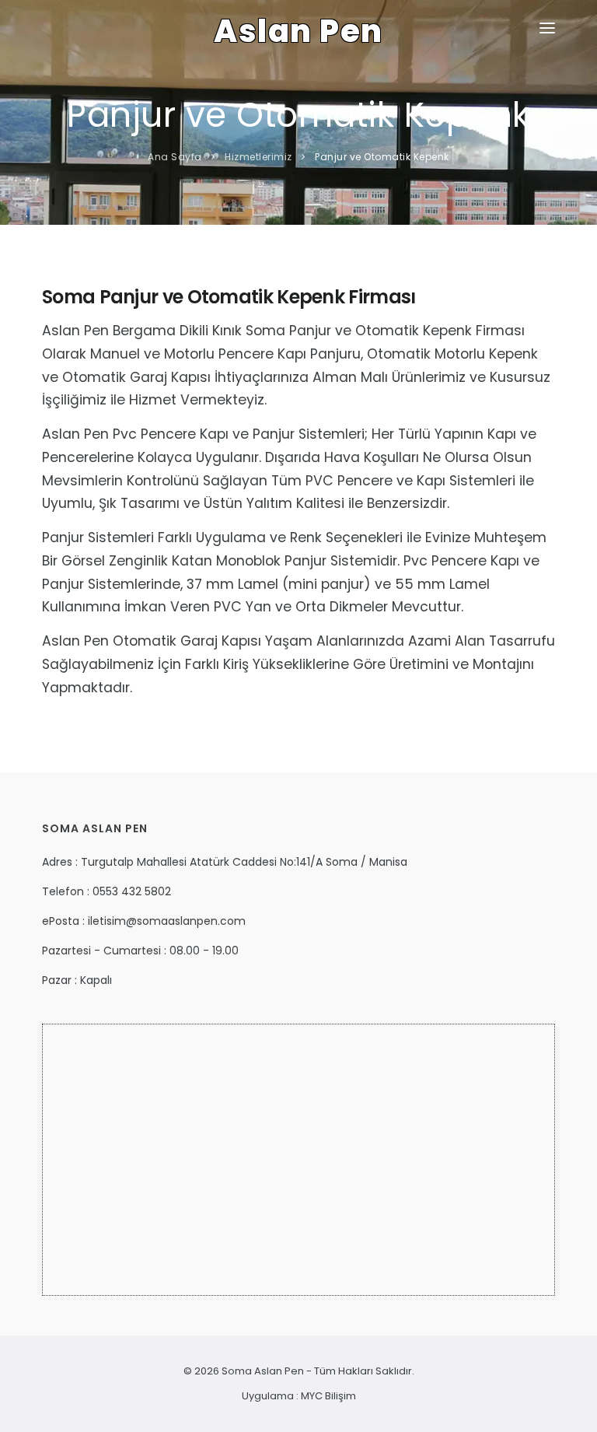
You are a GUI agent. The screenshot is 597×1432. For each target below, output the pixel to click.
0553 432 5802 (132, 891)
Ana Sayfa (175, 156)
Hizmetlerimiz (258, 156)
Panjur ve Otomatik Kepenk (382, 156)
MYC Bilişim (328, 1395)
